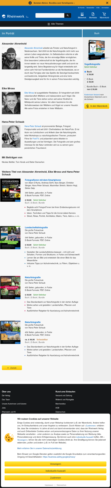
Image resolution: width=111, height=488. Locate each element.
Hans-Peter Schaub (33, 126)
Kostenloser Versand (92, 94)
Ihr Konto (81, 7)
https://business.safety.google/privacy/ (59, 456)
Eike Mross (29, 92)
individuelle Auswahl (84, 437)
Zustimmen (90, 426)
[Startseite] (15, 16)
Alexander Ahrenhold (34, 48)
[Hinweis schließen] (107, 3)
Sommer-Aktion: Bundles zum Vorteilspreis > (54, 2)
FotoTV (36, 138)
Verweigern (22, 440)
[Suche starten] (67, 15)
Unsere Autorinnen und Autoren (14, 403)
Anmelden (105, 7)
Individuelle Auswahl (56, 471)
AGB (57, 407)
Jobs (4, 407)
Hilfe (98, 7)
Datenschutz (61, 485)
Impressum (49, 485)
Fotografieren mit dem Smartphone (43, 179)
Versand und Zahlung (64, 395)
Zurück (13, 368)
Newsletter (90, 7)
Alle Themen (57, 24)
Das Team (6, 399)
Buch (90, 73)
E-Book (90, 80)
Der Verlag (6, 395)
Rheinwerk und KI (9, 411)
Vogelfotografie (92, 64)
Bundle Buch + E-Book (96, 88)
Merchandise (61, 403)
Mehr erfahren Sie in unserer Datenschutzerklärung (39, 448)
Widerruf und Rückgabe (65, 399)
